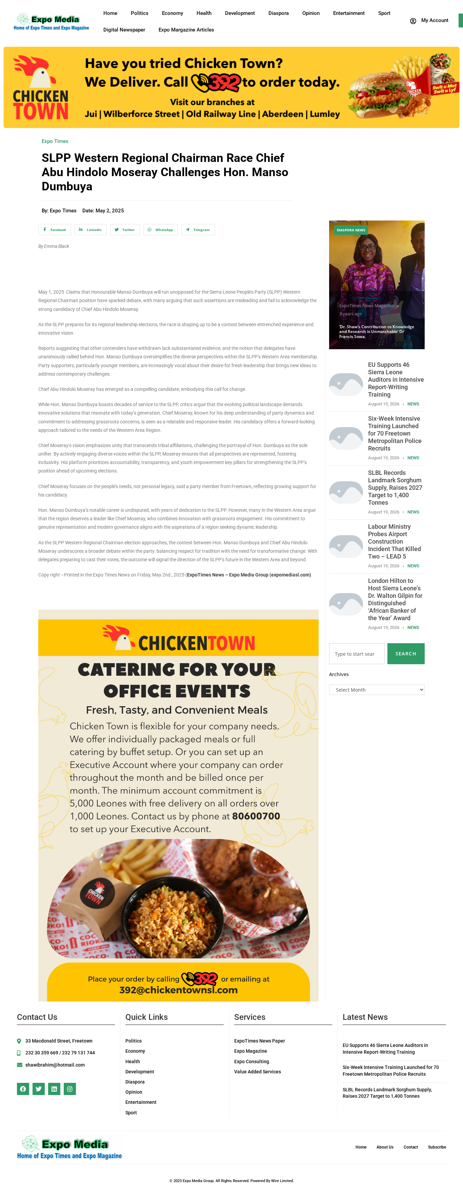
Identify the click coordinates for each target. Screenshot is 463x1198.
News (413, 403)
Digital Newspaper (124, 30)
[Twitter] (39, 1089)
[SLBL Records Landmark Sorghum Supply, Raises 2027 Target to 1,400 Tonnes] (346, 492)
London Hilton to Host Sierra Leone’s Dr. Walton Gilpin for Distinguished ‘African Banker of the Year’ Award (395, 599)
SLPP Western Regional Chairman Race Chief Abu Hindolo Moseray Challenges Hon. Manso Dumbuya (165, 172)
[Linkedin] (54, 1089)
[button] (428, 21)
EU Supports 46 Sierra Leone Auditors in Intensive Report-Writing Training (396, 379)
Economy (172, 13)
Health (204, 13)
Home (110, 13)
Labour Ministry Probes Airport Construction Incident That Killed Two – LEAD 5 (394, 541)
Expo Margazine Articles (186, 30)
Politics (139, 13)
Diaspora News (351, 230)
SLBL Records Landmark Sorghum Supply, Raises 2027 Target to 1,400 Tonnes (395, 487)
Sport (384, 13)
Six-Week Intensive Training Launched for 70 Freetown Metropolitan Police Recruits (395, 433)
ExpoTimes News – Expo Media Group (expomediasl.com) (249, 574)
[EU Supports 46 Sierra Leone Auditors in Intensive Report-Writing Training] (346, 384)
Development (240, 13)
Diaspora (278, 13)
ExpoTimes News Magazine (366, 305)
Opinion (311, 13)
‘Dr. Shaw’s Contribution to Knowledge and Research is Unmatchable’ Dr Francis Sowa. (376, 331)
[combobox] (357, 653)
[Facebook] (23, 1089)
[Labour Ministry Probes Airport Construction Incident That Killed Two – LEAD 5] (346, 546)
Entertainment (349, 13)
